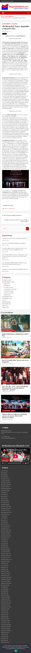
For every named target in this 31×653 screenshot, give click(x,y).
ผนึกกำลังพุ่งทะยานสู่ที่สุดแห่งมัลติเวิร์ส (12, 215)
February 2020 (4, 597)
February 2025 (4, 478)
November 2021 (5, 555)
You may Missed (7, 312)
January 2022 (4, 551)
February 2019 (4, 620)
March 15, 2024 (5, 337)
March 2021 (4, 571)
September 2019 (5, 607)
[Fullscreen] (28, 463)
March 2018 (4, 642)
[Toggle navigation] (3, 13)
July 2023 (3, 516)
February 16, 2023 (6, 391)
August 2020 (4, 585)
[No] (29, 648)
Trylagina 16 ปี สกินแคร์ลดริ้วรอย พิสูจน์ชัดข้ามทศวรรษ (15, 269)
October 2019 (4, 605)
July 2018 (3, 634)
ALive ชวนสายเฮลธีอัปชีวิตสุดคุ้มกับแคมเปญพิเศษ (14, 243)
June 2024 (3, 494)
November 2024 (5, 484)
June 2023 (3, 518)
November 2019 (5, 603)
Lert (10, 31)
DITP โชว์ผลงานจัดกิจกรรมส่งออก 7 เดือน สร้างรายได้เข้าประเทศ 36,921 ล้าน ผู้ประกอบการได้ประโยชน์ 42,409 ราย (14, 256)
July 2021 (3, 563)
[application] (15, 456)
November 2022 (5, 532)
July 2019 (3, 611)
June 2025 (3, 471)
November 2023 (5, 508)
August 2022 (4, 538)
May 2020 (3, 591)
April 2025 (3, 475)
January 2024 (4, 504)
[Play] (3, 463)
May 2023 (3, 520)
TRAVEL (4, 307)
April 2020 (3, 593)
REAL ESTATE (5, 304)
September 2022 (5, 536)
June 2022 (3, 542)
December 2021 (5, 553)
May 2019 (3, 614)
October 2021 (4, 557)
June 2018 (3, 636)
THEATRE (6, 285)
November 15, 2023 (6, 363)
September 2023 (5, 512)
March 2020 (4, 595)
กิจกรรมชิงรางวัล (8, 287)
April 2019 (3, 616)
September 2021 (5, 559)
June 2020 (3, 589)
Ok (16, 650)
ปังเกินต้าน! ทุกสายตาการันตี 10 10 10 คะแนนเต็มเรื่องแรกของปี (15, 220)
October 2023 (4, 510)
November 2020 (5, 579)
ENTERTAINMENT (6, 23)
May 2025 (3, 473)
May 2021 (3, 567)
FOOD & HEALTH (6, 296)
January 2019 (4, 622)
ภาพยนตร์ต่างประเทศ (9, 289)
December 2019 (5, 601)
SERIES (5, 283)
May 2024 (3, 496)
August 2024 (4, 490)
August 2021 (4, 561)
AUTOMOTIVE (5, 280)
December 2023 (5, 506)
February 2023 (4, 526)
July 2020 (3, 587)
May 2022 (3, 544)
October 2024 (4, 486)
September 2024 (5, 488)
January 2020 (4, 599)
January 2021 (4, 575)
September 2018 (5, 630)
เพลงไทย (6, 294)
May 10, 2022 (5, 31)
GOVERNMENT (5, 298)
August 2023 (4, 514)
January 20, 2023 (6, 419)
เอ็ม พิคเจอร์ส (11, 208)
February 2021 (4, 573)
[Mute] (25, 463)
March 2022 (4, 547)
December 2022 (5, 530)
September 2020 (5, 583)
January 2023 (4, 528)
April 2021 (3, 569)
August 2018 (4, 632)
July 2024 (3, 492)
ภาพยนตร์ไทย (14, 23)
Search (27, 228)
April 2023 (3, 522)
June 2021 (3, 565)
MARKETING (5, 302)
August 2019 (4, 609)
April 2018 (3, 640)
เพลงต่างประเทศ (7, 293)
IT (2, 300)
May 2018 (3, 638)
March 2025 (4, 476)
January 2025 (4, 480)
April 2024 (3, 498)
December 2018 (5, 624)
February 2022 (4, 549)
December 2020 (5, 577)
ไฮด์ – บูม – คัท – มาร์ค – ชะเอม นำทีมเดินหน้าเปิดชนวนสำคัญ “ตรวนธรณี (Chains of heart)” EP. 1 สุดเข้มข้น (15, 388)
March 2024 (4, 500)
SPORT (3, 305)
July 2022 (3, 540)
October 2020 (4, 581)
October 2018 (4, 628)
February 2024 (4, 502)
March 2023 (4, 524)
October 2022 (4, 534)
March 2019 (4, 618)
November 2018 (5, 626)
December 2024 (5, 482)
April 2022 (3, 545)
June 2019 (3, 613)
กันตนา (6, 208)
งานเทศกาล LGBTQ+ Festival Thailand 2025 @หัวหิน (14, 238)
